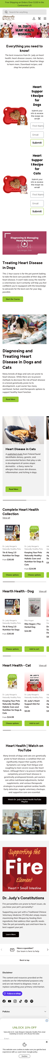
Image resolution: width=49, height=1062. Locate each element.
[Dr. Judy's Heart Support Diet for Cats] (34, 681)
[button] (39, 18)
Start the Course (13, 299)
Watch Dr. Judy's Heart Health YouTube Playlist (24, 800)
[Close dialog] (47, 1020)
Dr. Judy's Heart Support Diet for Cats (32, 704)
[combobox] (24, 12)
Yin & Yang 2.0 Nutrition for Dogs (11, 554)
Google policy (32, 1052)
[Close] (46, 1042)
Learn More (11, 934)
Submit (37, 142)
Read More (10, 399)
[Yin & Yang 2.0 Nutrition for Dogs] (12, 533)
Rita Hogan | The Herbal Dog (32, 625)
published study (15, 454)
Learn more (22, 1052)
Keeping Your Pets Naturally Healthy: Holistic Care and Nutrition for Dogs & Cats (33, 558)
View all (6, 517)
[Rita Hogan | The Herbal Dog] (34, 607)
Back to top (24, 960)
